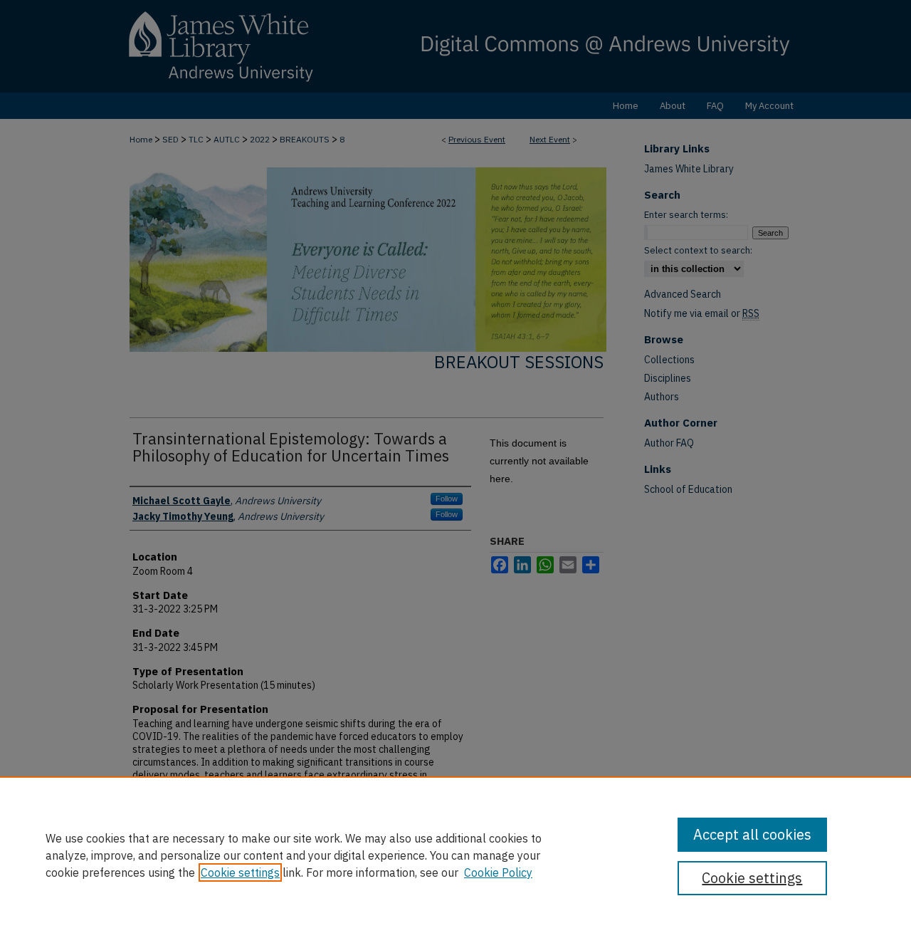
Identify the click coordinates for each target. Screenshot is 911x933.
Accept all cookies (752, 834)
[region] (455, 854)
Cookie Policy (498, 872)
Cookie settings (240, 872)
